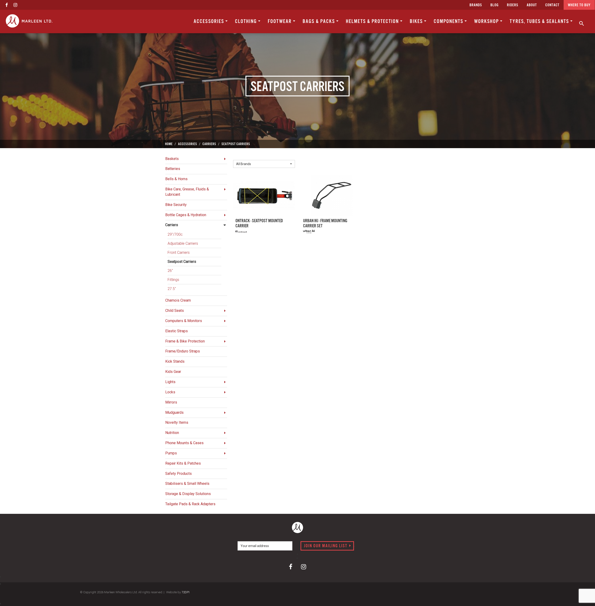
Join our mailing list (326, 546)
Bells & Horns (176, 179)
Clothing (246, 21)
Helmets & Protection (373, 21)
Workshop (487, 21)
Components (449, 21)
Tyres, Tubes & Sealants (540, 21)
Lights (170, 382)
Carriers (171, 225)
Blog (494, 5)
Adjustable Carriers (183, 243)
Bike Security (176, 204)
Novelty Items (176, 422)
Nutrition (172, 432)
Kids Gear (173, 371)
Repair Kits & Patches (183, 463)
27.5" (172, 289)
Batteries (172, 168)
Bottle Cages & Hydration (185, 215)
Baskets (172, 158)
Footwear (280, 21)
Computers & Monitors (183, 321)
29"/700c (175, 234)
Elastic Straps (176, 331)
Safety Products (178, 473)
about (532, 5)
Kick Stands (175, 361)
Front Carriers (179, 252)
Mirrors (171, 402)
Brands (475, 5)
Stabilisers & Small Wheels (187, 483)
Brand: (239, 156)
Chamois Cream (178, 300)
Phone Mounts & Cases (184, 443)
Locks (170, 392)
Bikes (417, 21)
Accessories (209, 21)
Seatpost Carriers (182, 261)
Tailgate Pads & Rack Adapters (190, 504)
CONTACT (552, 5)
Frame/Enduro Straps (182, 351)
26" (170, 270)
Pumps (171, 453)
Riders (512, 5)
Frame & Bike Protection (185, 341)
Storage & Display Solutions (188, 494)
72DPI (185, 592)
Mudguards (174, 412)
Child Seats (174, 310)
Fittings (173, 279)
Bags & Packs (319, 21)
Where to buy (579, 5)
